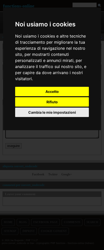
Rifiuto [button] (52, 102)
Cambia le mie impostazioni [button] (52, 112)
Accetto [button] (52, 91)
